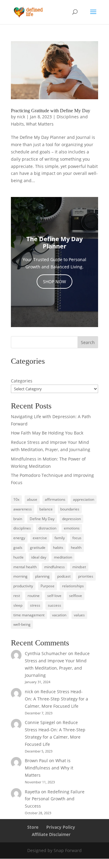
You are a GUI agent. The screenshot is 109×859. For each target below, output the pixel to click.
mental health (25, 566)
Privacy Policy (60, 827)
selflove (75, 595)
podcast (64, 576)
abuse (32, 499)
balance (46, 509)
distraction (47, 528)
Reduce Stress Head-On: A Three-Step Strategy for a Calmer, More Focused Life (56, 699)
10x (16, 499)
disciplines (22, 528)
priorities (85, 576)
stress (35, 605)
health (76, 547)
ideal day (38, 557)
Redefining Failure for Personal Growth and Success (54, 799)
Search (88, 342)
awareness (22, 509)
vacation (59, 615)
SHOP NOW (54, 281)
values (79, 615)
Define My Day (42, 518)
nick (21, 117)
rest (16, 595)
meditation (63, 557)
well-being (22, 624)
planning (42, 576)
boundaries (69, 509)
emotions (72, 528)
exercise (40, 537)
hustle (18, 557)
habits (58, 547)
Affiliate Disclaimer (51, 834)
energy (19, 537)
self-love (54, 595)
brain (17, 518)
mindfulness (54, 566)
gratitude (37, 547)
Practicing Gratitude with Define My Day (50, 110)
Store (32, 827)
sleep (17, 605)
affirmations (55, 499)
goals (17, 547)
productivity (23, 586)
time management (29, 615)
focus (76, 537)
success (54, 605)
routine (34, 595)
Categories (21, 381)
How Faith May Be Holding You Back (47, 433)
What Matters (40, 124)
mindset (79, 566)
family (59, 537)
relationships (73, 586)
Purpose (47, 586)
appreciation (83, 499)
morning (20, 576)
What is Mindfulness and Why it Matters (49, 768)
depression (71, 518)
